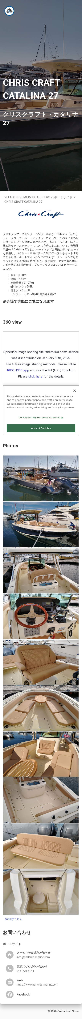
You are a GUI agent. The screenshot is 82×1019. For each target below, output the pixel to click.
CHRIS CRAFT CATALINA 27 (23, 202)
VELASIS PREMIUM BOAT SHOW (27, 197)
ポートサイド (63, 197)
